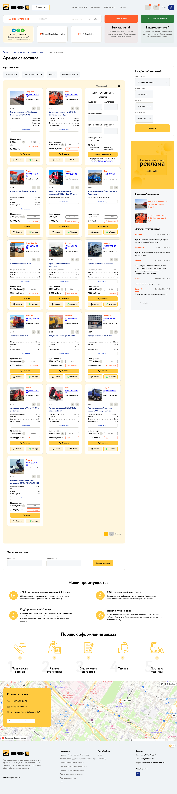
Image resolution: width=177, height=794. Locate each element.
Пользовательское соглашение (71, 774)
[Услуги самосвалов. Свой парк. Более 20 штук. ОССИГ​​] (17, 98)
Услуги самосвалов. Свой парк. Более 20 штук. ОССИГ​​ (157, 204)
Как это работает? (79, 7)
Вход (100, 755)
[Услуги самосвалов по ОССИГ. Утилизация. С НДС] (56, 98)
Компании (95, 7)
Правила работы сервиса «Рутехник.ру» (75, 755)
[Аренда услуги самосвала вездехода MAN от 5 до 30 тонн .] (56, 177)
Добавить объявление (157, 18)
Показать (152, 128)
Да (91, 140)
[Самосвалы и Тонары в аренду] (17, 177)
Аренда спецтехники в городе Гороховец (28, 52)
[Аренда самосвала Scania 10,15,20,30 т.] (56, 249)
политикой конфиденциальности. (103, 161)
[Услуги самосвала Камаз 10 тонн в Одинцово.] (95, 177)
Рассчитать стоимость (103, 154)
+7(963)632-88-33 (71, 95)
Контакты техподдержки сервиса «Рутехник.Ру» (78, 759)
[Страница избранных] (156, 7)
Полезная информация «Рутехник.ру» (74, 766)
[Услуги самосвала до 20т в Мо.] (56, 322)
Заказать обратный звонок (20, 721)
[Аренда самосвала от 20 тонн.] (95, 322)
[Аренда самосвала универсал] (95, 249)
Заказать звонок (103, 563)
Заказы (123, 7)
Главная (5, 52)
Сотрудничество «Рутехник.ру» (72, 762)
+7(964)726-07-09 (32, 95)
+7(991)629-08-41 (71, 175)
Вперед (118, 534)
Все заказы (144, 303)
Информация (109, 7)
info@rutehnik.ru (19, 706)
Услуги (62, 782)
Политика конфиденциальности (72, 770)
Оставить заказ (121, 18)
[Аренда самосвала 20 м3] (17, 249)
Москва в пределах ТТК (109, 148)
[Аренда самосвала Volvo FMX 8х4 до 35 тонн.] (17, 394)
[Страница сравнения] (148, 7)
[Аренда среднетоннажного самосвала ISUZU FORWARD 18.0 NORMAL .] (17, 466)
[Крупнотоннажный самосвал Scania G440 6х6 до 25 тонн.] (95, 394)
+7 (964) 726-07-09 (18, 34)
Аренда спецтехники (68, 778)
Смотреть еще (25, 130)
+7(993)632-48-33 (32, 175)
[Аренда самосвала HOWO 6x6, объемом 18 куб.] (56, 394)
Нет (97, 140)
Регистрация (102, 759)
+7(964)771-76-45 (109, 175)
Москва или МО (94, 148)
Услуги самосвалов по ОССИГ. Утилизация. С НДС (157, 218)
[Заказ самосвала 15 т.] (17, 322)
